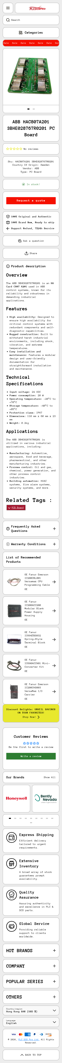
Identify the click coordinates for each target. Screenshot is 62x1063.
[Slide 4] (26, 818)
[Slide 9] (52, 818)
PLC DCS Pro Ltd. (29, 1039)
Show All (50, 777)
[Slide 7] (42, 818)
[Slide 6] (36, 818)
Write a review (31, 756)
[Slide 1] (28, 109)
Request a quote (31, 200)
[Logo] (37, 8)
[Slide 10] (31, 822)
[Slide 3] (20, 818)
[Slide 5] (31, 818)
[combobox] (31, 20)
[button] (14, 148)
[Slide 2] (34, 109)
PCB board (18, 507)
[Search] (6, 20)
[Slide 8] (47, 818)
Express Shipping (36, 835)
